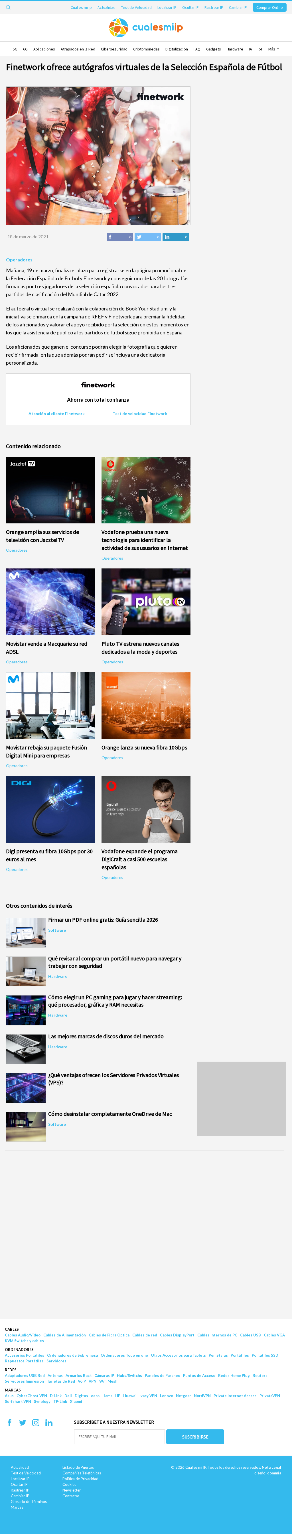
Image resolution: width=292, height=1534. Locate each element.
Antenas (55, 1375)
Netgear (183, 1395)
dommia (274, 1473)
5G (15, 49)
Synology (42, 1401)
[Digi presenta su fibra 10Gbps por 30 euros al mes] (50, 809)
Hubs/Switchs (129, 1375)
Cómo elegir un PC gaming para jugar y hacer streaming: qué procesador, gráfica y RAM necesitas (115, 1000)
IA (250, 49)
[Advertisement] (241, 1099)
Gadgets (213, 49)
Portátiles (240, 1355)
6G (25, 49)
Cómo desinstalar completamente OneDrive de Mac (110, 1113)
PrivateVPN (269, 1395)
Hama (107, 1395)
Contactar (70, 1496)
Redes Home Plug (234, 1375)
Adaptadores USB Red (25, 1375)
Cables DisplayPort (177, 1335)
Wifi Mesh (108, 1381)
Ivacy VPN (148, 1395)
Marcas (13, 1390)
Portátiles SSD (265, 1355)
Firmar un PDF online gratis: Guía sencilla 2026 (103, 919)
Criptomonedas (146, 49)
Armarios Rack (79, 1375)
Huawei (130, 1395)
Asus (9, 1395)
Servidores (56, 1361)
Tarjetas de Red (61, 1381)
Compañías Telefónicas (81, 1473)
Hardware (235, 49)
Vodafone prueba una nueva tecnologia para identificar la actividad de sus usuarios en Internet (145, 539)
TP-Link (60, 1401)
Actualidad (106, 7)
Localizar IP (167, 7)
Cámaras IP (104, 1375)
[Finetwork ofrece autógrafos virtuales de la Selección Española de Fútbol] (98, 155)
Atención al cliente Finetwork (57, 413)
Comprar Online (269, 7)
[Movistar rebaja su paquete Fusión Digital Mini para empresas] (50, 705)
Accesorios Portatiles (24, 1355)
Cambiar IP (238, 7)
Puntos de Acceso (199, 1375)
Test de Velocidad (136, 7)
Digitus (81, 1395)
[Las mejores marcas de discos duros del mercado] (26, 1049)
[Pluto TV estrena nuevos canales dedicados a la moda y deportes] (146, 601)
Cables (12, 1329)
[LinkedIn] (48, 1424)
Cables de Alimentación (64, 1335)
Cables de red (144, 1335)
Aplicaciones (44, 49)
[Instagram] (35, 1424)
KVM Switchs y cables (24, 1340)
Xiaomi (76, 1401)
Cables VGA (274, 1335)
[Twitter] (22, 1424)
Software (57, 930)
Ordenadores (19, 1349)
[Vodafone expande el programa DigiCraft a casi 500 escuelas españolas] (146, 809)
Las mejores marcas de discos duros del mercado (106, 1036)
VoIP (82, 1381)
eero (95, 1395)
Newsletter (71, 1490)
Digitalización (176, 49)
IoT (260, 49)
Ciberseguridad (114, 49)
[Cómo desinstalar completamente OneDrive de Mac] (26, 1126)
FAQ (197, 49)
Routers (260, 1375)
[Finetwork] (98, 392)
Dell (68, 1395)
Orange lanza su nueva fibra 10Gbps (144, 747)
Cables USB (250, 1335)
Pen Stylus (218, 1355)
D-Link (56, 1395)
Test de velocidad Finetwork (140, 413)
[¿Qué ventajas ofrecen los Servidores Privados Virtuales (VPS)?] (26, 1088)
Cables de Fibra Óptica (109, 1335)
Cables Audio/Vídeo (22, 1335)
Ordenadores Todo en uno (124, 1355)
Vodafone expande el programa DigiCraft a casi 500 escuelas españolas (140, 859)
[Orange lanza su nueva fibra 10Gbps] (146, 705)
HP (117, 1395)
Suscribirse (195, 1437)
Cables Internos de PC (217, 1335)
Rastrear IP (213, 7)
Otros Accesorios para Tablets (178, 1355)
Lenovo (166, 1395)
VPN (92, 1381)
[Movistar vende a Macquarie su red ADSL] (50, 601)
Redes (11, 1370)
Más (272, 49)
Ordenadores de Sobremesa (72, 1355)
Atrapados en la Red (78, 49)
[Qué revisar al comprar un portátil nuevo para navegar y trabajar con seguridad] (26, 971)
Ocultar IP (190, 7)
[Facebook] (9, 1424)
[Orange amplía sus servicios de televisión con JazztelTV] (50, 490)
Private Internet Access (235, 1395)
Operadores (19, 259)
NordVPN (202, 1395)
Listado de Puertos (78, 1467)
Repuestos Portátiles (24, 1361)
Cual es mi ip (81, 7)
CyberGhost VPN (32, 1395)
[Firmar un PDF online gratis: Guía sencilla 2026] (26, 932)
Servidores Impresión (24, 1381)
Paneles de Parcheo (162, 1375)
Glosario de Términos (29, 1501)
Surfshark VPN (18, 1401)
